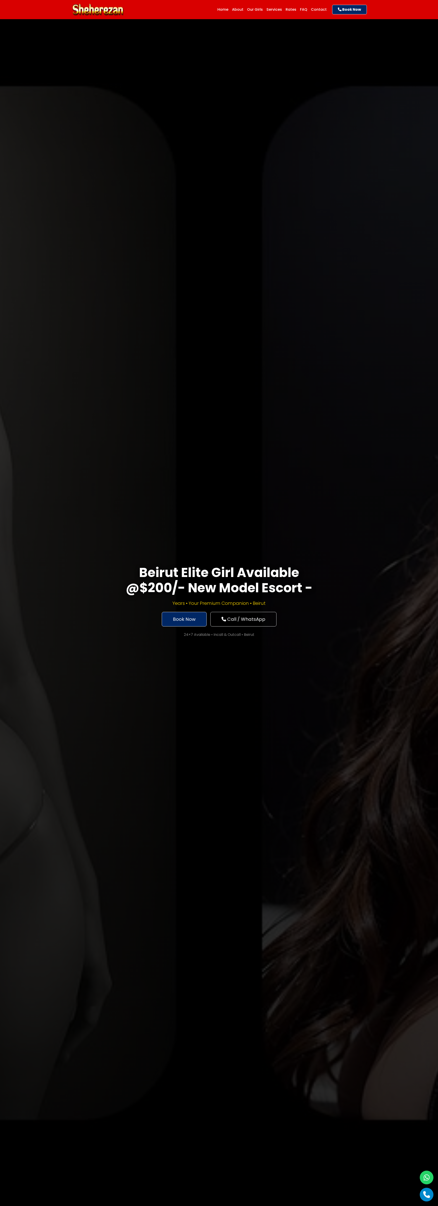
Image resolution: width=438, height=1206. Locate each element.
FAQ (303, 9)
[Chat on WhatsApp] (426, 1177)
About (237, 9)
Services (274, 9)
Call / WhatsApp (245, 619)
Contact (319, 9)
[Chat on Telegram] (426, 1194)
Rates (291, 9)
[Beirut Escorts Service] (98, 9)
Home (222, 9)
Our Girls (255, 9)
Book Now (351, 9)
